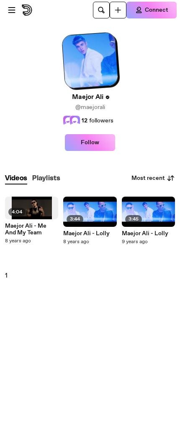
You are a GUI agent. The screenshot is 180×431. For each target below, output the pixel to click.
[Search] (101, 10)
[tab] (16, 178)
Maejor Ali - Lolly (86, 233)
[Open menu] (11, 10)
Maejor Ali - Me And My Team (25, 229)
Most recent (148, 178)
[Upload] (118, 10)
